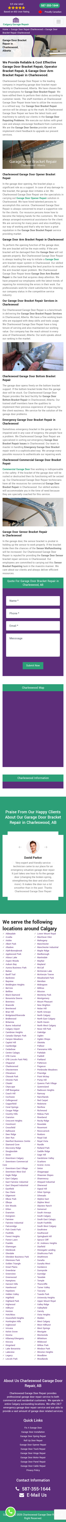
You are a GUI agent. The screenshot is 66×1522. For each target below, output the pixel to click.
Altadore (10, 947)
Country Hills (12, 1114)
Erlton (8, 1209)
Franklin (9, 1243)
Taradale (41, 1277)
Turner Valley (43, 1287)
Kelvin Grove (12, 1331)
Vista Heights (43, 1314)
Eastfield (10, 1188)
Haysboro (10, 1290)
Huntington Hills (13, 1321)
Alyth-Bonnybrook (14, 950)
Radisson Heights (45, 1090)
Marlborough (43, 954)
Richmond (42, 1110)
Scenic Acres (43, 1165)
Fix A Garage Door (33, 1427)
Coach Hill (10, 1093)
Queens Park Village (47, 1083)
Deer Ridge (11, 1134)
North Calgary (43, 1015)
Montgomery (43, 998)
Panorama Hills (44, 1049)
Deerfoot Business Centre (18, 1141)
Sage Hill (41, 1154)
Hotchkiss (10, 1314)
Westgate (41, 1331)
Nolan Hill (42, 1008)
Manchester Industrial (47, 947)
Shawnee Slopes (45, 1175)
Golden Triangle (13, 1263)
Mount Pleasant (44, 1001)
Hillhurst (10, 1307)
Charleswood (12, 1066)
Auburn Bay (11, 964)
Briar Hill (10, 1011)
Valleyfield (42, 1307)
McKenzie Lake (44, 971)
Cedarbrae (10, 1049)
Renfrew (41, 1107)
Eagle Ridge (11, 1175)
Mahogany (42, 940)
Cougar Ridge (12, 1110)
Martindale (42, 957)
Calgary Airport (13, 1028)
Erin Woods (11, 1205)
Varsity (40, 1311)
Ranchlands (43, 1097)
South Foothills (44, 1222)
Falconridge (11, 1226)
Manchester (43, 943)
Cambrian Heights (14, 1032)
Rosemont (42, 1127)
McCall (40, 967)
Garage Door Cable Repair (33, 1466)
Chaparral (10, 1062)
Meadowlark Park (45, 977)
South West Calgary (46, 1226)
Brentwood (11, 1008)
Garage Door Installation (33, 1432)
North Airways (44, 1011)
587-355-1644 (49, 5)
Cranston (10, 1117)
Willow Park (42, 1345)
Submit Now (33, 665)
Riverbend (42, 1117)
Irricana (9, 1328)
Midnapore (42, 984)
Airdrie (9, 940)
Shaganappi (43, 1171)
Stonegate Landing (46, 1250)
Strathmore (42, 1256)
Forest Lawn (12, 1239)
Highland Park (12, 1301)
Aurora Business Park (16, 967)
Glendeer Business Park (17, 1256)
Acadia (9, 937)
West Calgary (43, 1321)
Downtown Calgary (15, 1158)
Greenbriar (11, 1270)
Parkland (41, 1059)
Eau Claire (10, 1192)
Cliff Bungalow (12, 1090)
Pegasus (41, 1066)
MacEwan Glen (44, 937)
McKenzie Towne (45, 974)
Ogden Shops (43, 1039)
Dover (8, 1154)
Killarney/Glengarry (15, 1338)
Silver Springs (43, 1192)
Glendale (10, 1253)
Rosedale (41, 1124)
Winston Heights (45, 1352)
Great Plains (11, 1267)
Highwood (10, 1304)
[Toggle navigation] (58, 21)
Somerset (42, 1209)
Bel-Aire (9, 988)
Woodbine (42, 1355)
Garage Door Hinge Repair (33, 1453)
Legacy (9, 1355)
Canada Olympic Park (16, 1035)
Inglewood (11, 1324)
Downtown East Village (17, 1168)
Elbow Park (11, 1199)
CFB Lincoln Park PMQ (16, 1059)
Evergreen (10, 1216)
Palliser (40, 1045)
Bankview (10, 977)
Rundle (40, 1144)
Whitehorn (42, 1338)
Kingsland (10, 1345)
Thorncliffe (42, 1284)
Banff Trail (10, 974)
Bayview (10, 981)
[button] (23, 847)
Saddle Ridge (43, 1151)
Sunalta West (43, 1263)
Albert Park (11, 943)
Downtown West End (16, 1171)
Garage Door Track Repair (33, 1449)
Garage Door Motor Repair (33, 1457)
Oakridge (41, 1032)
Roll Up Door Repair (33, 1440)
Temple (40, 1280)
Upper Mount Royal (46, 1301)
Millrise (40, 988)
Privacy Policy (33, 1470)
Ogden (40, 1035)
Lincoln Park (11, 1358)
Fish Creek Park (13, 1229)
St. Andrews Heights (47, 1243)
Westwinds (42, 1335)
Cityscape (10, 1086)
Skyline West (43, 1202)
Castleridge (11, 1045)
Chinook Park (12, 1076)
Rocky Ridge (43, 1120)
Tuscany (41, 1290)
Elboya (9, 1202)
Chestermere (12, 1069)
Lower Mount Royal (46, 933)
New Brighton (43, 1005)
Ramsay (41, 1093)
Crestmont (11, 1124)
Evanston (10, 1212)
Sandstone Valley (45, 1158)
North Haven (43, 1022)
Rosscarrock (43, 1131)
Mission (41, 991)
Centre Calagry (13, 1052)
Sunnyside (42, 1270)
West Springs (43, 1328)
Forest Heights (13, 1236)
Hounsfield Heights (15, 1318)
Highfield (10, 1297)
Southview (42, 1229)
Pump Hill (42, 1080)
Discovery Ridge (13, 1148)
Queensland (43, 1086)
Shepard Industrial (46, 1182)
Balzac (9, 971)
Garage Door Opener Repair (33, 1444)
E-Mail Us (37, 1495)
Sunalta (41, 1260)
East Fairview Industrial (17, 1182)
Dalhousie (10, 1131)
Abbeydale (11, 933)
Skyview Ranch (44, 1205)
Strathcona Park (45, 1253)
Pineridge (41, 1073)
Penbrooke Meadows (47, 1069)
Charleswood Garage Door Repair (41, 1515)
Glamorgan (11, 1246)
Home (5, 29)
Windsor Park (43, 1348)
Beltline (9, 991)
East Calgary (12, 1178)
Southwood (42, 1233)
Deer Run (10, 1137)
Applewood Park (13, 954)
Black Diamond (13, 994)
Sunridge (41, 1273)
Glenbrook (10, 1250)
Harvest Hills (12, 1284)
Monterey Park (44, 994)
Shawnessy (42, 1178)
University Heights (46, 1297)
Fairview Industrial (14, 1222)
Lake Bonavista (13, 1348)
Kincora (9, 1341)
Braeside (10, 1005)
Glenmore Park (13, 1260)
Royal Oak (42, 1137)
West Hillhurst (44, 1324)
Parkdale (41, 1052)
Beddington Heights (15, 984)
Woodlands (42, 1358)
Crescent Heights (14, 1120)
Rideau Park (43, 1114)
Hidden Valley (12, 1294)
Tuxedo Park (43, 1294)
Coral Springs (12, 1107)
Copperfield (11, 1103)
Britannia (10, 1022)
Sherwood (42, 1185)
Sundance (42, 1267)
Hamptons (11, 1280)
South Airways (44, 1212)
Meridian (41, 981)
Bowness (10, 1001)
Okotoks (41, 1042)
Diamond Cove (12, 1144)
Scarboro (41, 1161)
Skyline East (43, 1199)
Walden (40, 1318)
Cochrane (10, 1097)
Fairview (10, 1219)
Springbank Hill (44, 1236)
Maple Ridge (43, 950)
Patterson (42, 1062)
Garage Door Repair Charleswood (27, 29)
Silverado (41, 1195)
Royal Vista (42, 1141)
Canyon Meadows (14, 1039)
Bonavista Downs (14, 998)
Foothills (10, 1233)
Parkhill (40, 1056)
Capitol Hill (11, 1042)
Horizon (9, 1311)
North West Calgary (46, 1025)
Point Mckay (43, 1076)
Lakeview (10, 1352)
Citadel (9, 1083)
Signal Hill (42, 1188)
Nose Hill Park (44, 1028)
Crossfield (10, 1127)
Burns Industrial (13, 1025)
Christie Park (12, 1080)
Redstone (41, 1103)
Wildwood (42, 1341)
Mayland (41, 964)
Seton (40, 1168)
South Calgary (44, 1216)
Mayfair (40, 960)
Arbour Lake (11, 957)
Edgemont (10, 1195)
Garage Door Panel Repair (33, 1461)
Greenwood (11, 1277)
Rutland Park (43, 1148)
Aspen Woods (12, 960)
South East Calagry (46, 1219)
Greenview (11, 1273)
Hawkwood (11, 1287)
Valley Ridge (43, 1304)
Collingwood (11, 1100)
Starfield (41, 1246)
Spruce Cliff (42, 1239)
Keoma (9, 1335)
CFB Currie (11, 1056)
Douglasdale (11, 1151)
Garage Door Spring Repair (33, 1436)
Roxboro (41, 1134)
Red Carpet (42, 1100)
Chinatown (11, 1073)
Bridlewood (11, 1018)
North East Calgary (46, 1018)
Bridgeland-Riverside (15, 1015)
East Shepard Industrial (17, 1185)
